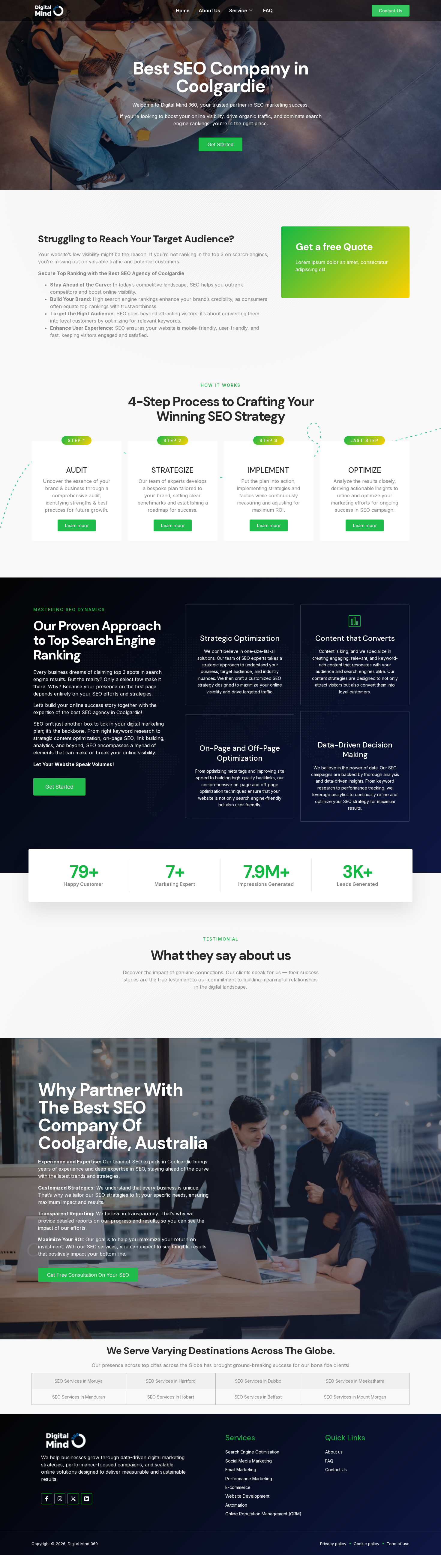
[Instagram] (59, 1498)
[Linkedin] (86, 1498)
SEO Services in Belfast (258, 1396)
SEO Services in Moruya (79, 1381)
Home (183, 11)
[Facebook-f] (46, 1498)
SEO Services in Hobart (170, 1396)
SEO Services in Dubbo (258, 1381)
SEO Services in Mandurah (78, 1396)
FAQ (268, 11)
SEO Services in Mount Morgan (355, 1396)
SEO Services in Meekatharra (355, 1381)
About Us (209, 11)
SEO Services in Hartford (171, 1381)
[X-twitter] (73, 1498)
